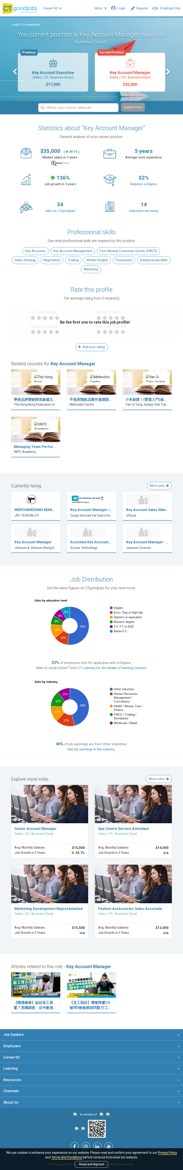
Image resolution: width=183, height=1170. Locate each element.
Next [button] (167, 71)
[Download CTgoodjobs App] (97, 1128)
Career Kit (50, 8)
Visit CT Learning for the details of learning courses (108, 668)
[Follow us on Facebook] (74, 1146)
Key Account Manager (125, 70)
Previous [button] (15, 71)
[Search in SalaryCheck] (60, 163)
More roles (157, 779)
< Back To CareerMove (25, 24)
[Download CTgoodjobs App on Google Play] (83, 1128)
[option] (53, 72)
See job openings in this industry (91, 749)
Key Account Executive (48, 70)
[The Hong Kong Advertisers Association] (101, 1114)
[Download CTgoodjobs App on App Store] (77, 1128)
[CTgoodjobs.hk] (75, 1114)
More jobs (157, 486)
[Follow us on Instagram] (86, 1146)
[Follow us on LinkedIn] (97, 1146)
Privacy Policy (167, 1152)
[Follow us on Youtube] (108, 1146)
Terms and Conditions (66, 1157)
